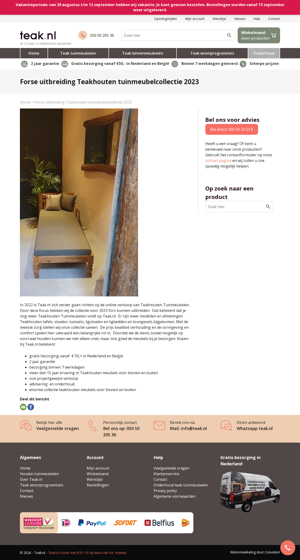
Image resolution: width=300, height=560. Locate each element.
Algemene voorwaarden (174, 496)
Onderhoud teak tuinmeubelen (181, 485)
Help (256, 18)
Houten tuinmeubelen (39, 473)
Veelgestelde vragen (171, 468)
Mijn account (195, 18)
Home (34, 53)
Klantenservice (166, 473)
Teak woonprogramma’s (212, 53)
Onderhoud (263, 53)
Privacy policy (165, 490)
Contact (274, 18)
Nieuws (239, 18)
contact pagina (218, 160)
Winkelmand (98, 473)
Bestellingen (98, 485)
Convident (272, 552)
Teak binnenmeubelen (142, 53)
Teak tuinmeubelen (78, 53)
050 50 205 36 (102, 35)
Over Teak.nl (31, 479)
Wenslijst (219, 18)
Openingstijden (165, 18)
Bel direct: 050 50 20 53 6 (231, 129)
